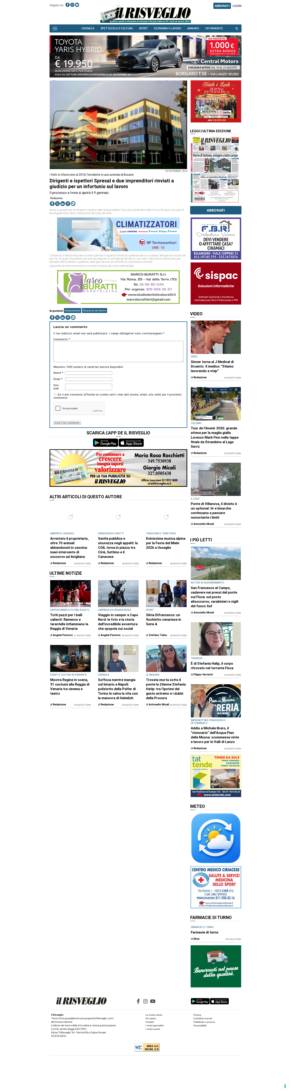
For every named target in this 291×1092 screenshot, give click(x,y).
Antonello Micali (159, 704)
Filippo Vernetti (203, 674)
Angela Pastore (63, 635)
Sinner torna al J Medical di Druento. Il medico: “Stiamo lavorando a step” (212, 366)
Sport (143, 28)
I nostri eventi (153, 1029)
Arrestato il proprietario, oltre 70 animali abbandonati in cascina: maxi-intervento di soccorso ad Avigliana (69, 547)
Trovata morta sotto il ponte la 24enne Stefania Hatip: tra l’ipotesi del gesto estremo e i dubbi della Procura (166, 689)
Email (58, 379)
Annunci (193, 28)
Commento (61, 339)
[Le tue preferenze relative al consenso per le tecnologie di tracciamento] (285, 1086)
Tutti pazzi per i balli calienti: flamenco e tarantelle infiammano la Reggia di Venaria (69, 622)
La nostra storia (154, 1015)
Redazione (56, 198)
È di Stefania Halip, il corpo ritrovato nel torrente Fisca (212, 665)
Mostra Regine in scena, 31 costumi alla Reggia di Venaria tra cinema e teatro (69, 686)
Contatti (150, 1022)
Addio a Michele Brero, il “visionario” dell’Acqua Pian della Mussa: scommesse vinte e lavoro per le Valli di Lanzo (215, 735)
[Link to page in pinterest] (68, 203)
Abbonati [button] (216, 210)
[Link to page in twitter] (57, 203)
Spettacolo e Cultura (117, 28)
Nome (58, 372)
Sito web (56, 387)
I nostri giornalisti (155, 1025)
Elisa (196, 938)
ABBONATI (222, 6)
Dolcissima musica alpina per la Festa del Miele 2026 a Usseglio (165, 543)
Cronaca (88, 28)
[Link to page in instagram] (72, 5)
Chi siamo (151, 1018)
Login (237, 6)
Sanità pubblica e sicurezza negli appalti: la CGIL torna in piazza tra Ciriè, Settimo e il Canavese (118, 547)
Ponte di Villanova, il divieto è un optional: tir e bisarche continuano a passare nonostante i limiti (214, 510)
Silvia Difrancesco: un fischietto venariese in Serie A (163, 619)
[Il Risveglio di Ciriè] (145, 13)
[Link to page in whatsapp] (73, 203)
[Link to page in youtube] (77, 5)
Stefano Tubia (158, 635)
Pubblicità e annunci (204, 1022)
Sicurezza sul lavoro (94, 310)
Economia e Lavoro (167, 28)
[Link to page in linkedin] (62, 203)
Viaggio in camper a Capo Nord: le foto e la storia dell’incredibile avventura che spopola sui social (118, 622)
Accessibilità (199, 1025)
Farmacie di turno (204, 932)
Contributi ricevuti (202, 1018)
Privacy (197, 1015)
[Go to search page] (237, 28)
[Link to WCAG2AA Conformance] (145, 1047)
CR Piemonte (214, 28)
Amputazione (72, 310)
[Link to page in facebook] (68, 5)
